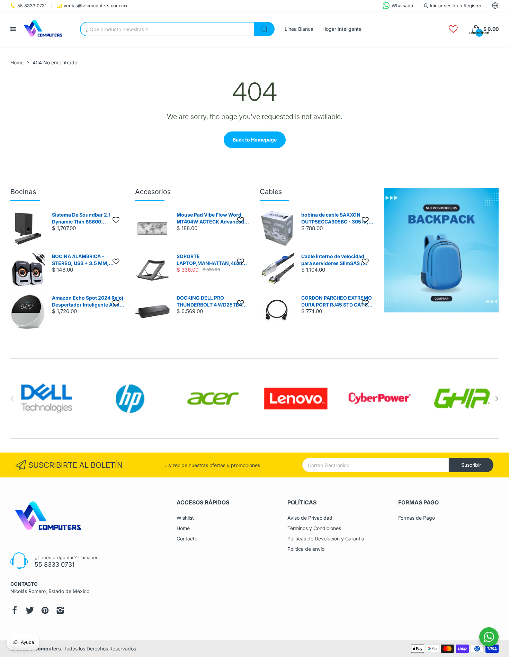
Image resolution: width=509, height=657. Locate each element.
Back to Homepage (255, 140)
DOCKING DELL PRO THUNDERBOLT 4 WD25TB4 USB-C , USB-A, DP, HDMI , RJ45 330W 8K (209, 301)
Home (183, 528)
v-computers (45, 648)
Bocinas (23, 192)
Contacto (187, 538)
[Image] (441, 250)
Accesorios (153, 192)
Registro (472, 5)
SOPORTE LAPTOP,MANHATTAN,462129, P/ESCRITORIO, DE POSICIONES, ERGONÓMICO (212, 259)
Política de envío (305, 549)
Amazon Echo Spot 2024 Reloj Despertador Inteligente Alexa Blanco (87, 301)
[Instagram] (60, 610)
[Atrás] (496, 398)
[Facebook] (14, 610)
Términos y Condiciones (314, 528)
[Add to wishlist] (116, 220)
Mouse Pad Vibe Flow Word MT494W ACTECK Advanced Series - (210, 218)
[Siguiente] (12, 398)
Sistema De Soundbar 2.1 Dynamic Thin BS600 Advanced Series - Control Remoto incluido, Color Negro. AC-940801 (88, 218)
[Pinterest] (45, 610)
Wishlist (185, 518)
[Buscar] (264, 29)
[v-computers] (45, 29)
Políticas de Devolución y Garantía (325, 538)
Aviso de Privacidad (309, 518)
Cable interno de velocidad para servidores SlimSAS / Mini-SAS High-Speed (332, 259)
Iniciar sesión (444, 5)
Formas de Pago (416, 518)
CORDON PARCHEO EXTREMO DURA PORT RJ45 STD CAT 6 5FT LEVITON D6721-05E (336, 301)
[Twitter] (30, 610)
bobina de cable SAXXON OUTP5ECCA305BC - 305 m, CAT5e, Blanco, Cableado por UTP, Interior (335, 218)
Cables (271, 192)
